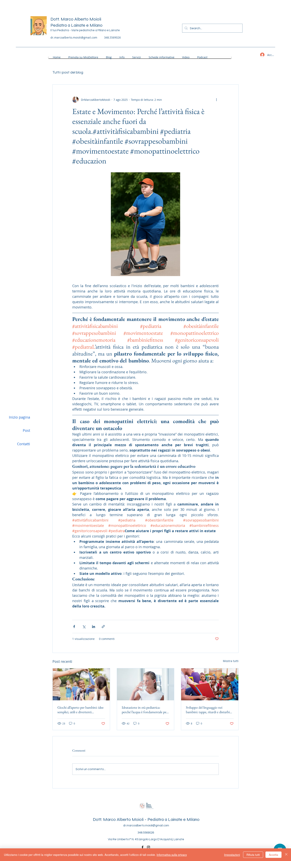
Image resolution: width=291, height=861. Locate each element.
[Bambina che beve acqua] (145, 684)
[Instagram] (148, 847)
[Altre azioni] (216, 99)
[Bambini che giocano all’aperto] (81, 684)
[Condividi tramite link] (103, 626)
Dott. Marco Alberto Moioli (75, 19)
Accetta (273, 855)
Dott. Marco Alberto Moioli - (120, 819)
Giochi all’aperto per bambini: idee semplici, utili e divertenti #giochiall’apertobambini (80, 709)
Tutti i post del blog (67, 72)
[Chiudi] (286, 855)
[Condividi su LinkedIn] (93, 626)
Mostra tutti (231, 661)
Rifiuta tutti (253, 855)
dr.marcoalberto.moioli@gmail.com (73, 37)
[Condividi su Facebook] (74, 626)
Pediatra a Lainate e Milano (76, 25)
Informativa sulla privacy (172, 855)
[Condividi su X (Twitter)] (84, 626)
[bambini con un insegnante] (209, 684)
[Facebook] (143, 847)
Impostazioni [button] (232, 855)
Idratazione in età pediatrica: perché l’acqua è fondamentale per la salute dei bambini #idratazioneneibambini (144, 709)
